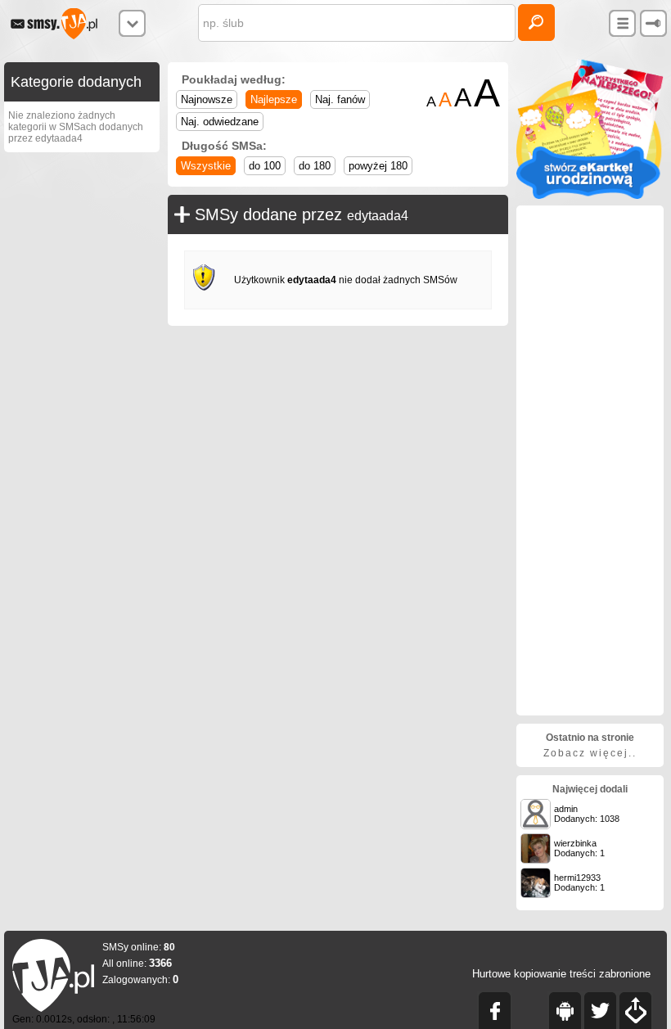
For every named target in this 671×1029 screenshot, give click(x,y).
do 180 (315, 166)
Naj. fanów (340, 99)
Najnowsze (206, 99)
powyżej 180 (378, 166)
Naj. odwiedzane (220, 121)
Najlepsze (273, 99)
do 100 (265, 166)
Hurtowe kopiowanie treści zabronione (561, 974)
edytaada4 (377, 216)
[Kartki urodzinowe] (590, 195)
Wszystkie (206, 166)
